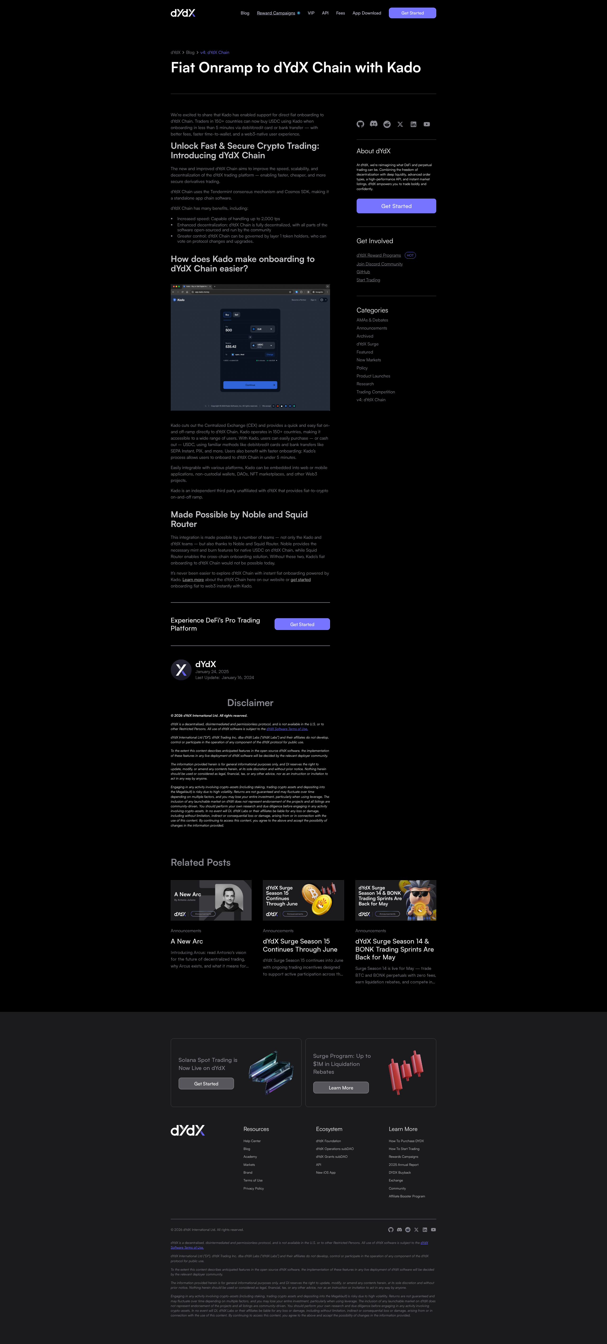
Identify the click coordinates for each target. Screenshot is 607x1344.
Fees (340, 12)
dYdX (175, 52)
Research (365, 383)
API (325, 12)
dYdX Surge (368, 343)
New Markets (369, 359)
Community (397, 1188)
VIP (311, 12)
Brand (248, 1172)
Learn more (193, 579)
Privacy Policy (254, 1188)
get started (301, 579)
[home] (183, 13)
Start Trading (368, 279)
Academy (250, 1156)
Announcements (372, 327)
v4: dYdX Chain (214, 52)
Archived (365, 336)
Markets (249, 1164)
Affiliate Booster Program (407, 1196)
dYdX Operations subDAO (335, 1148)
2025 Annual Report (403, 1164)
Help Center (252, 1141)
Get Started (412, 12)
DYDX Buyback (400, 1172)
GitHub (363, 271)
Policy (362, 367)
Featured (365, 351)
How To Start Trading (404, 1148)
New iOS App (326, 1172)
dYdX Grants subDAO (332, 1156)
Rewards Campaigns (403, 1156)
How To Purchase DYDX (406, 1141)
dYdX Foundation (328, 1141)
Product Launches (373, 375)
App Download (367, 12)
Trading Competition (376, 391)
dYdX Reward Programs (379, 255)
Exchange (396, 1180)
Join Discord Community (380, 263)
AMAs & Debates (372, 319)
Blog (245, 12)
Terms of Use (253, 1180)
